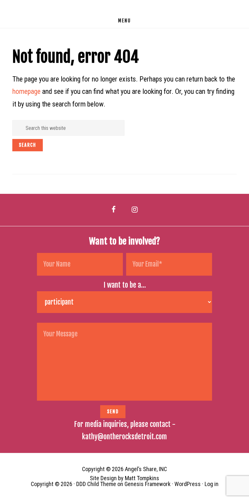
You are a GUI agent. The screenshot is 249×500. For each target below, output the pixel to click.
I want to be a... (124, 285)
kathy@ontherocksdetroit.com (124, 436)
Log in (212, 484)
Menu (124, 20)
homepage (26, 91)
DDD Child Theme (96, 484)
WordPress (187, 484)
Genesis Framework (147, 484)
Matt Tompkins (142, 478)
